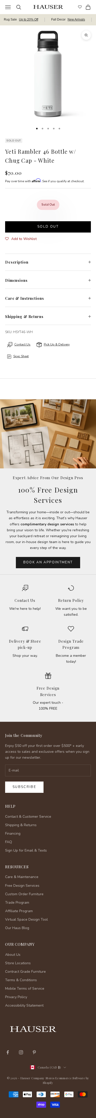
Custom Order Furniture (24, 894)
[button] (21, 239)
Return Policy (71, 600)
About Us (12, 954)
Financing (12, 833)
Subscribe (24, 787)
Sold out (48, 226)
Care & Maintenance (21, 876)
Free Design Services (22, 885)
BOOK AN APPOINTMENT (48, 562)
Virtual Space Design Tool (26, 919)
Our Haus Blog (17, 928)
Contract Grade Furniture (25, 971)
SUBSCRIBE (48, 1087)
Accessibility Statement (24, 1005)
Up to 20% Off (28, 19)
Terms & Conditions (21, 980)
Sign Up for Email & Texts (26, 850)
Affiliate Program (19, 911)
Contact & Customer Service (28, 816)
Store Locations (18, 963)
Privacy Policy (16, 997)
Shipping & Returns (21, 825)
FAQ (8, 842)
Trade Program (17, 902)
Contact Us (25, 600)
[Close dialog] (89, 1037)
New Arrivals (76, 19)
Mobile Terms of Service (24, 988)
